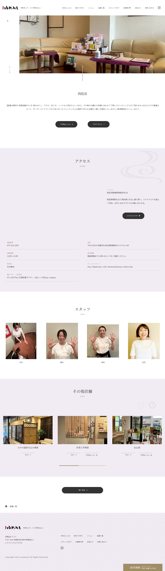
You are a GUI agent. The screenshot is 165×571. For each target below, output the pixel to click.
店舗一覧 (101, 8)
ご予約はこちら (65, 124)
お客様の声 (127, 8)
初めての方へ (79, 8)
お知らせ (138, 8)
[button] (152, 405)
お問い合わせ (149, 8)
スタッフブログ (113, 8)
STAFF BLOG (97, 124)
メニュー (91, 8)
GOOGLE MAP (132, 216)
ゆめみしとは (66, 8)
